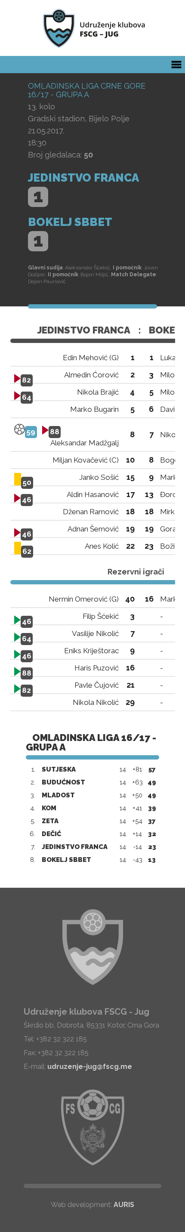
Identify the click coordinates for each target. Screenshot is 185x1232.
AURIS (124, 1205)
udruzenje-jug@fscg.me (89, 1066)
